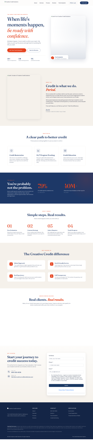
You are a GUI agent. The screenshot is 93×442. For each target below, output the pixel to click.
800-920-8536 (53, 411)
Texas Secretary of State (74, 415)
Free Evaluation (62, 3)
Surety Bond (71, 411)
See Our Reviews (33, 50)
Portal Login (84, 3)
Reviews (54, 3)
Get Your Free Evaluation (15, 50)
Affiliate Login (73, 3)
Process (48, 3)
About (35, 3)
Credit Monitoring (54, 418)
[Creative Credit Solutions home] (11, 3)
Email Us (52, 413)
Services (42, 3)
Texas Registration (72, 413)
